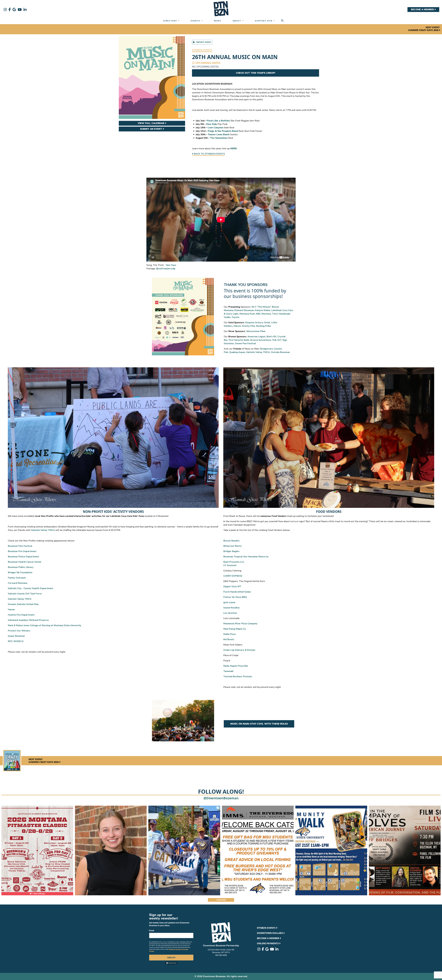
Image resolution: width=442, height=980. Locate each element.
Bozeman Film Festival (20, 546)
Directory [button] (170, 21)
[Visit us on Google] (14, 9)
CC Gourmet (229, 565)
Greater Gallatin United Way (23, 604)
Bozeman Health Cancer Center (24, 561)
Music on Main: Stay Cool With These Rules (259, 723)
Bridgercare (266, 348)
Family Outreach (17, 577)
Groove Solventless (260, 340)
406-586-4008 (221, 955)
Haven (11, 609)
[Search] (282, 20)
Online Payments (268, 943)
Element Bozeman (244, 310)
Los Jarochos (230, 613)
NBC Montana (263, 313)
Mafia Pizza (229, 634)
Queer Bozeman (16, 636)
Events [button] (196, 21)
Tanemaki (228, 671)
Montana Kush (247, 313)
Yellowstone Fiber (256, 331)
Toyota (235, 317)
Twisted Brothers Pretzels (237, 676)
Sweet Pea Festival (245, 343)
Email (151, 930)
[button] (202, 50)
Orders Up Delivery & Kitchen (239, 650)
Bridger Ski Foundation (20, 572)
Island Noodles (231, 607)
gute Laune (229, 602)
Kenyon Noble (262, 310)
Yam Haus (171, 265)
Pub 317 (276, 340)
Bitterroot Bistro (232, 546)
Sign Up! (171, 957)
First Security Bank (239, 340)
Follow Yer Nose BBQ (235, 597)
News (217, 21)
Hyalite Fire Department (21, 614)
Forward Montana (17, 583)
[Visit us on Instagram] (5, 9)
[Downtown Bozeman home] (221, 932)
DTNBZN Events (266, 927)
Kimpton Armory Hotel (257, 322)
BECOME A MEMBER (423, 9)
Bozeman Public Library (20, 567)
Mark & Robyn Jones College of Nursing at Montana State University (44, 625)
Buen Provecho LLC (233, 561)
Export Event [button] (203, 42)
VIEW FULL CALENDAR (151, 123)
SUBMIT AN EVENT (151, 128)
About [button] (237, 21)
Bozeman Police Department (23, 556)
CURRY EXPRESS (232, 575)
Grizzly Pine (248, 326)
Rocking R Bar (263, 326)
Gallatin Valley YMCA (258, 352)
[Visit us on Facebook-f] (10, 9)
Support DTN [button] (264, 21)
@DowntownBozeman (221, 798)
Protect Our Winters (19, 630)
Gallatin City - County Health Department (30, 588)
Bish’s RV (271, 336)
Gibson (237, 326)
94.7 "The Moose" (261, 306)
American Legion (256, 336)
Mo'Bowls (228, 639)
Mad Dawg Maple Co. (234, 628)
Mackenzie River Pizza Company (240, 623)
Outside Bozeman (280, 352)
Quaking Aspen (237, 352)
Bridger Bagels (231, 551)
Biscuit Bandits (231, 540)
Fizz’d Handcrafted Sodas (237, 591)
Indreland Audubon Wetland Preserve (28, 620)
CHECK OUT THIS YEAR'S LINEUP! (255, 72)
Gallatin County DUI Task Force (25, 593)
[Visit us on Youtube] (20, 9)
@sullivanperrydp (165, 268)
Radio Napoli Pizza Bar (235, 665)
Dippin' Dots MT (232, 586)
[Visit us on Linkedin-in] (25, 9)
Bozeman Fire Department (22, 551)
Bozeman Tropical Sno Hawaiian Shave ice (245, 556)
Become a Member (268, 938)
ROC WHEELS (15, 641)
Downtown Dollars (270, 933)
